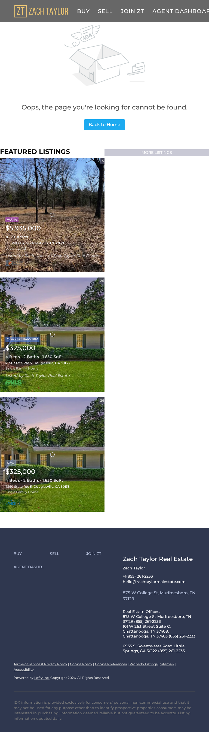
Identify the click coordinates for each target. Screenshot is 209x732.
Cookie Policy (81, 664)
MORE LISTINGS (157, 152)
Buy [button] (83, 11)
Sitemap (167, 664)
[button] (32, 554)
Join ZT (133, 11)
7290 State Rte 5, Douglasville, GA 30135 (37, 363)
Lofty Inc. (42, 678)
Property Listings (144, 664)
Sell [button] (105, 11)
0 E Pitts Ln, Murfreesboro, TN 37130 (34, 243)
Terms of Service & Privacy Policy (40, 664)
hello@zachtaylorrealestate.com (154, 581)
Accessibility (24, 669)
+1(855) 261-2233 (138, 576)
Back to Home (104, 124)
